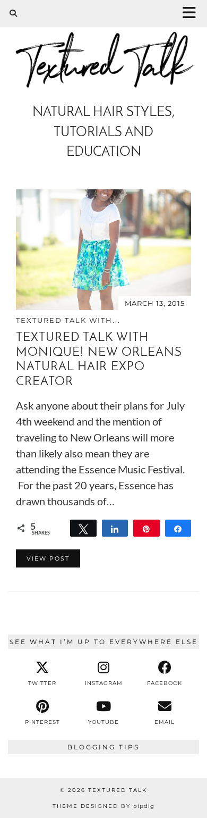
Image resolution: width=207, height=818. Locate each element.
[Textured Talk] (103, 55)
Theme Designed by (103, 806)
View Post (48, 558)
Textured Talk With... (68, 320)
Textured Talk (117, 790)
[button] (192, 14)
